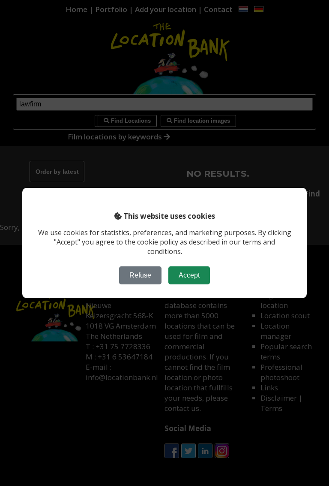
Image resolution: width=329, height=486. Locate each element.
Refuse (140, 275)
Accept (189, 275)
